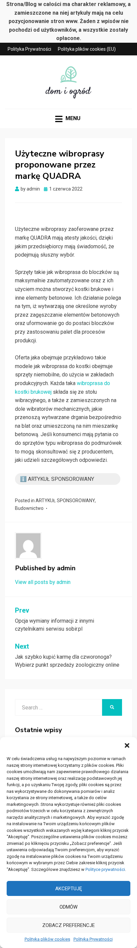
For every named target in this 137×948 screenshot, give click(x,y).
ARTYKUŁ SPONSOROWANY (65, 500)
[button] (127, 745)
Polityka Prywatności (93, 939)
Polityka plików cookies (47, 939)
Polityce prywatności (105, 869)
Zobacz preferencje (68, 925)
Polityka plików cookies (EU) (87, 49)
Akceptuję (68, 889)
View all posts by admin (42, 582)
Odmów (68, 907)
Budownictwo (29, 508)
